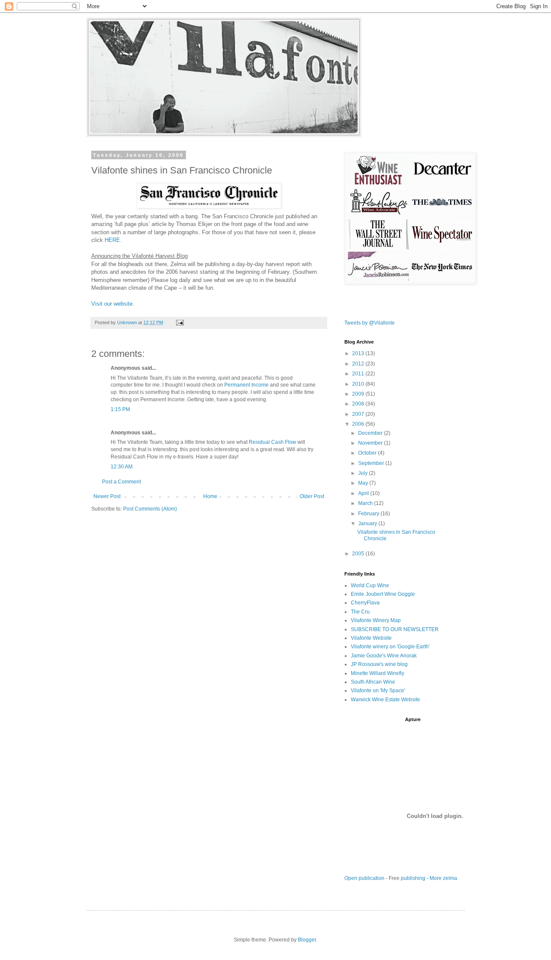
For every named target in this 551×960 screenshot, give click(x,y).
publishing (413, 878)
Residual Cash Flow (272, 442)
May (363, 483)
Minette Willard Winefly (377, 673)
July (363, 473)
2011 (358, 374)
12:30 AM (122, 467)
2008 (358, 404)
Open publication (364, 878)
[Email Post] (179, 322)
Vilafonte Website (371, 638)
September (371, 463)
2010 (358, 384)
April (364, 493)
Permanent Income (246, 385)
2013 (358, 353)
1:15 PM (120, 409)
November (371, 443)
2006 (358, 424)
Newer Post (107, 496)
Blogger (307, 940)
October (368, 453)
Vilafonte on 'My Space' (378, 690)
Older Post (312, 496)
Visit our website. (112, 303)
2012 (358, 364)
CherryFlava (365, 603)
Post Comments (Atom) (150, 509)
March (366, 503)
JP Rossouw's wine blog (379, 664)
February (369, 514)
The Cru (360, 612)
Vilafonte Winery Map (376, 620)
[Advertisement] (445, 730)
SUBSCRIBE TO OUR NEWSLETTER (395, 629)
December (371, 433)
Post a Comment (121, 482)
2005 (358, 554)
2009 (358, 394)
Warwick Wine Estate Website (385, 700)
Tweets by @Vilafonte (369, 323)
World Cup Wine (370, 585)
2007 (358, 414)
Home (210, 496)
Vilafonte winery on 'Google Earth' (390, 647)
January (368, 523)
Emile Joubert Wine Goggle (383, 594)
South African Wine (373, 682)
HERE (112, 240)
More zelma (443, 878)
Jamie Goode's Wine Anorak (384, 656)
